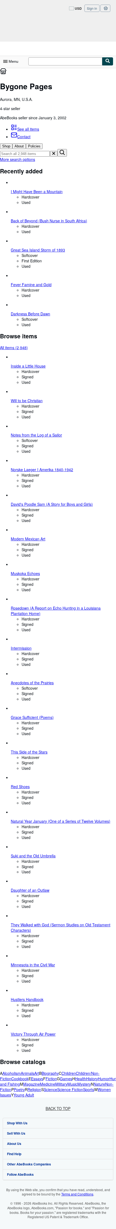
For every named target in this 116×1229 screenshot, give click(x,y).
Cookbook (20, 1078)
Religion (34, 1089)
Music (72, 1084)
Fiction (51, 1078)
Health (80, 1078)
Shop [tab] (6, 146)
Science (50, 1089)
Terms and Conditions (77, 1194)
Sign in (92, 8)
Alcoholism (11, 1073)
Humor (104, 1078)
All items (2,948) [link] (14, 347)
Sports (88, 1089)
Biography (50, 1073)
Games (66, 1078)
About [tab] (19, 146)
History (92, 1078)
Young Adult (23, 1095)
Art (36, 1073)
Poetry (19, 1089)
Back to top (58, 1108)
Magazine (31, 1084)
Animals (27, 1073)
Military (61, 1084)
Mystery (84, 1084)
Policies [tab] (34, 146)
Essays (37, 1078)
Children (69, 1073)
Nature (99, 1084)
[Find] (107, 61)
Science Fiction (70, 1089)
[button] (53, 154)
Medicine (47, 1084)
